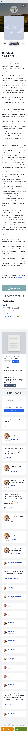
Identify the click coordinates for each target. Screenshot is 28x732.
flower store (19, 277)
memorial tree (20, 275)
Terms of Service (18, 725)
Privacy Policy (10, 725)
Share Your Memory (10, 385)
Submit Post (14, 410)
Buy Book (15, 362)
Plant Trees (19, 316)
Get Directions (8, 316)
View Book (7, 362)
